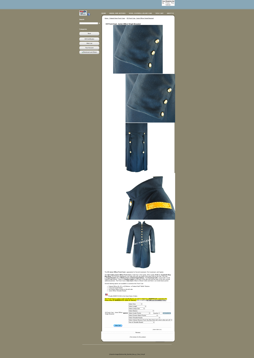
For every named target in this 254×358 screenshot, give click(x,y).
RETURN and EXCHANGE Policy (156, 300)
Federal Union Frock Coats (117, 18)
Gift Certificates (89, 39)
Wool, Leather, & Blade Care (140, 13)
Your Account (89, 47)
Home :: (107, 18)
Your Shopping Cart (168, 1)
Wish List (89, 43)
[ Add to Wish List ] (157, 329)
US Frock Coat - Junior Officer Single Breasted (140, 18)
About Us (170, 13)
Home (104, 13)
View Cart (159, 13)
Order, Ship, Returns (117, 13)
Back (89, 33)
